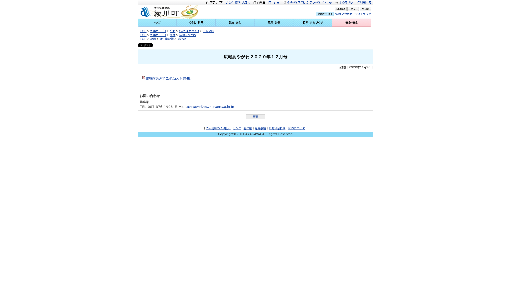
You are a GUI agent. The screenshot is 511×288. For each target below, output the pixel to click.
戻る (255, 116)
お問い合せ (348, 14)
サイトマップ (366, 14)
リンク (237, 128)
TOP (143, 31)
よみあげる (346, 2)
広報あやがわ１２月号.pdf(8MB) (169, 78)
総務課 (181, 39)
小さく (230, 2)
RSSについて (296, 128)
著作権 (248, 128)
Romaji (327, 2)
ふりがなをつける (297, 2)
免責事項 (260, 128)
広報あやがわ (187, 35)
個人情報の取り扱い (218, 128)
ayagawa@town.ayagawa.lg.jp (210, 106)
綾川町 (172, 12)
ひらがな (315, 2)
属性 (172, 35)
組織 (153, 39)
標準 (238, 2)
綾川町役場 (167, 39)
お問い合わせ (277, 128)
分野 (172, 31)
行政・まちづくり (189, 31)
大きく (246, 2)
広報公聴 (208, 31)
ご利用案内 (364, 2)
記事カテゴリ (158, 31)
